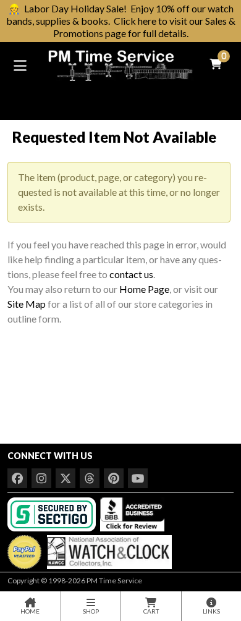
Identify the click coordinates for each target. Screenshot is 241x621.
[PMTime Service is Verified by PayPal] (24, 549)
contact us (131, 274)
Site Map (26, 304)
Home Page (144, 289)
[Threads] (89, 478)
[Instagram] (41, 478)
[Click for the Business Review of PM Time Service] (132, 513)
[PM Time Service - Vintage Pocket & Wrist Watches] (120, 64)
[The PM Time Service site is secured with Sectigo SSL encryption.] (52, 513)
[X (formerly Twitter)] (65, 478)
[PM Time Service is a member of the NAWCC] (107, 549)
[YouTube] (138, 478)
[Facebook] (17, 478)
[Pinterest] (114, 478)
